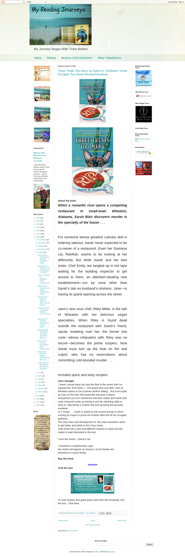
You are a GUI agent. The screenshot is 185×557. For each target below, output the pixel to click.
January (41, 392)
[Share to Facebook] (107, 513)
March (40, 385)
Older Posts (122, 521)
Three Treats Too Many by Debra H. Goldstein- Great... (43, 259)
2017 (38, 402)
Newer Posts (63, 521)
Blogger (112, 552)
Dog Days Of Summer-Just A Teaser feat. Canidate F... (44, 269)
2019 (38, 396)
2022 (38, 231)
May (39, 379)
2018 (38, 399)
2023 (38, 227)
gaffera (96, 552)
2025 (38, 221)
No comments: (91, 513)
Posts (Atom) (72, 531)
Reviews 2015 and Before (76, 57)
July (39, 373)
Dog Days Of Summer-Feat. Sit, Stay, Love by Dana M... (43, 301)
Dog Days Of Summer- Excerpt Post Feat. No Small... (43, 323)
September (42, 249)
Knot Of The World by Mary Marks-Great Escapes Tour (44, 345)
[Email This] (100, 513)
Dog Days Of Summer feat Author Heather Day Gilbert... (43, 290)
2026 (38, 218)
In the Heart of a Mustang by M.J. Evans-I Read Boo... (43, 366)
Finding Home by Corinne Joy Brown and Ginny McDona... (43, 334)
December (42, 240)
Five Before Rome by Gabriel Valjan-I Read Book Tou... (44, 356)
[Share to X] (105, 513)
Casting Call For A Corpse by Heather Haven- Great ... (44, 312)
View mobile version (92, 525)
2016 (38, 405)
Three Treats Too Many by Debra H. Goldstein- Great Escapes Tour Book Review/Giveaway (92, 72)
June (40, 376)
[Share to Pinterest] (110, 513)
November (42, 243)
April (40, 382)
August (40, 252)
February (41, 388)
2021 (38, 234)
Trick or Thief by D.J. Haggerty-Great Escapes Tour (44, 279)
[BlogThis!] (102, 513)
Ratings (51, 57)
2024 (38, 224)
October (41, 246)
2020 (38, 237)
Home (37, 57)
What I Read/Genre (109, 57)
